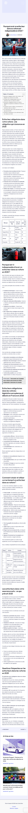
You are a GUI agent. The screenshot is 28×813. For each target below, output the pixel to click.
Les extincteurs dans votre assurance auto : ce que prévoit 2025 (14, 110)
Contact (14, 806)
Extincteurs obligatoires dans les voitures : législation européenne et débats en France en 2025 (14, 104)
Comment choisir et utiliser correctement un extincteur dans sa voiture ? (13, 107)
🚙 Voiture (11, 763)
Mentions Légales (14, 808)
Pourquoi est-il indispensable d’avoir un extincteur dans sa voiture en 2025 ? (12, 100)
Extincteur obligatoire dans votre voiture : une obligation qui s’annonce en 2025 (13, 97)
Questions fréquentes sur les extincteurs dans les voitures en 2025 (14, 113)
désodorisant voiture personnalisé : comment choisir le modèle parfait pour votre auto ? (13, 787)
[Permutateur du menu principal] (23, 3)
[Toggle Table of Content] (22, 94)
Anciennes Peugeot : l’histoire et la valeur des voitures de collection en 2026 (13, 759)
